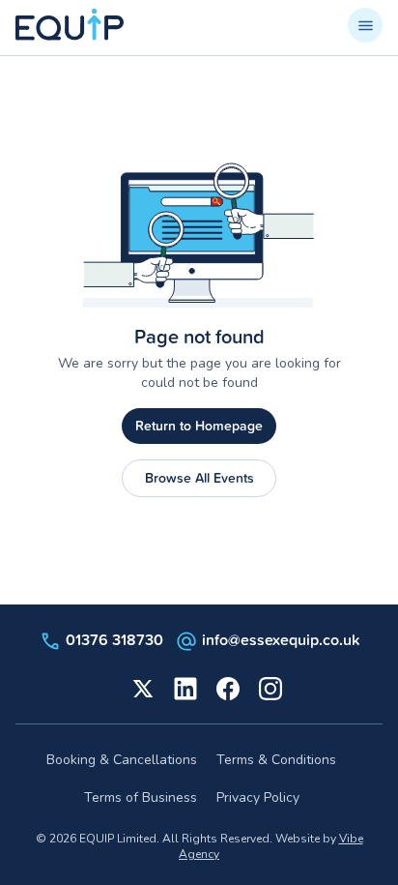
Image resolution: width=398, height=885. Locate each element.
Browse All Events (199, 477)
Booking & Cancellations (121, 760)
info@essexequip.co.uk (280, 639)
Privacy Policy (257, 797)
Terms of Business (140, 797)
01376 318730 (114, 639)
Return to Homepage (199, 425)
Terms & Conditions (276, 760)
